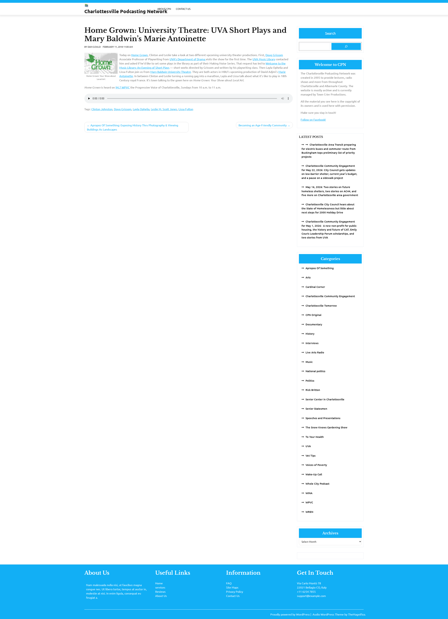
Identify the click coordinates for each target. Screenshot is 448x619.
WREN (309, 512)
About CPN (164, 8)
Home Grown (139, 55)
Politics (310, 380)
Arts (308, 277)
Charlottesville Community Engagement (330, 296)
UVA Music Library (264, 59)
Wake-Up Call (314, 474)
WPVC (309, 502)
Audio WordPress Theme (328, 614)
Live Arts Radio (315, 352)
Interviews (312, 343)
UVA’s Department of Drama (188, 59)
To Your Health (315, 437)
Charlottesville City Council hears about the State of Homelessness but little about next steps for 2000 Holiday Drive (328, 208)
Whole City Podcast (317, 483)
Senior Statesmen (316, 408)
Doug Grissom (274, 55)
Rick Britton (313, 390)
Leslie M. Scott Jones (164, 109)
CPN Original (313, 315)
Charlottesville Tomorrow (321, 305)
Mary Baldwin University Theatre (170, 71)
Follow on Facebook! (313, 119)
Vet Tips (311, 455)
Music (309, 362)
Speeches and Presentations (323, 418)
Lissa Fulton (185, 109)
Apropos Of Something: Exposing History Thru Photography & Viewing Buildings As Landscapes (132, 127)
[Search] (346, 46)
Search (330, 33)
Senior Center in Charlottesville (325, 399)
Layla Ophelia (141, 109)
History (310, 333)
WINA (309, 493)
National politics (315, 371)
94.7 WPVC (122, 87)
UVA (308, 446)
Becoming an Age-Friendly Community (263, 125)
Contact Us (183, 8)
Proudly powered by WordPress (290, 614)
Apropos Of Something (320, 268)
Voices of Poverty (316, 465)
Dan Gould (94, 46)
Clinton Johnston (102, 109)
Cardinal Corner (315, 287)
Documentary (314, 324)
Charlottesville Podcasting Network (125, 11)
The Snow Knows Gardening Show (326, 427)
